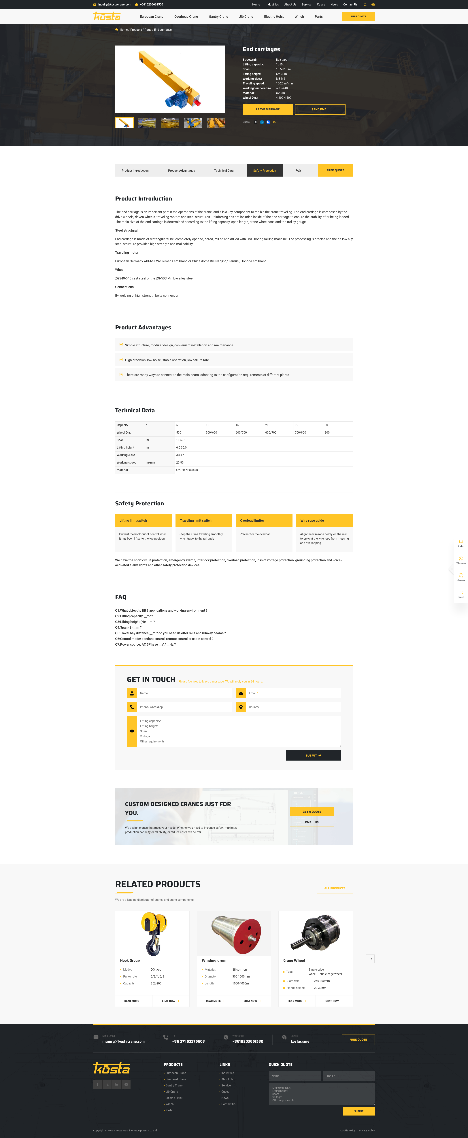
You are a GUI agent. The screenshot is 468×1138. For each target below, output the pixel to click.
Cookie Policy (347, 1130)
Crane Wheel (294, 960)
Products (136, 29)
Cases (321, 4)
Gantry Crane (218, 16)
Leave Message (268, 109)
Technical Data (224, 170)
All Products (334, 888)
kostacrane (300, 1041)
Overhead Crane (186, 16)
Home (256, 4)
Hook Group (130, 960)
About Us (290, 4)
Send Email (320, 109)
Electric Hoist (274, 16)
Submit (314, 755)
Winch (299, 16)
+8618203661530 (151, 4)
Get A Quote (312, 811)
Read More (133, 1001)
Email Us (312, 822)
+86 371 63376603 (188, 1041)
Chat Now (171, 1001)
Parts (319, 16)
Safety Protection (264, 170)
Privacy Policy (367, 1130)
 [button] (370, 958)
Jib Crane (246, 16)
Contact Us (350, 4)
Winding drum (214, 960)
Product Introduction (135, 170)
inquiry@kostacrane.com (114, 4)
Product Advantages (181, 170)
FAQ (298, 170)
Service (307, 4)
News (334, 4)
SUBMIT (358, 1111)
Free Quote (358, 16)
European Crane (151, 16)
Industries (272, 4)
